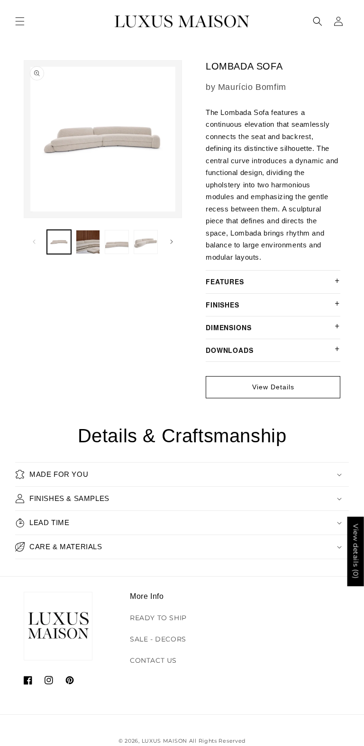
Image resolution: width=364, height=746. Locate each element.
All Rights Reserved (217, 740)
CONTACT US (153, 660)
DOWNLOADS (230, 350)
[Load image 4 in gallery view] (146, 242)
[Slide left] (34, 241)
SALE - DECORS (158, 639)
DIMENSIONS (228, 327)
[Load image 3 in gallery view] (117, 242)
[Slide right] (171, 241)
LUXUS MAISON (164, 740)
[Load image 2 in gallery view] (88, 242)
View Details (273, 387)
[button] (19, 21)
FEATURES (225, 281)
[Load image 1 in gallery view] (59, 242)
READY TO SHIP (158, 618)
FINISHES (222, 304)
